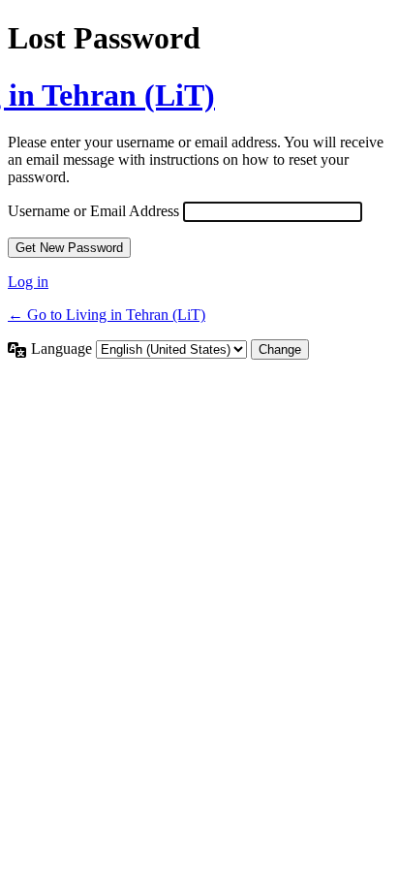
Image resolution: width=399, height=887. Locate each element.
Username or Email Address (93, 211)
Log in (28, 281)
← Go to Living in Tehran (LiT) (106, 314)
